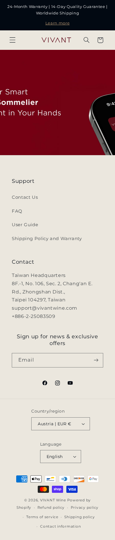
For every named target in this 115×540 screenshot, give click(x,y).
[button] (12, 40)
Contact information (60, 526)
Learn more (57, 23)
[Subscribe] (96, 360)
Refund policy (51, 507)
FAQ (17, 211)
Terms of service (42, 517)
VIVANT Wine (53, 500)
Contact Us (25, 197)
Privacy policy (84, 507)
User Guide (25, 224)
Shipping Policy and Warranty (47, 238)
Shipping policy (79, 517)
